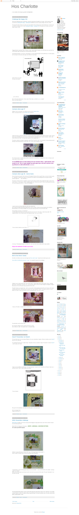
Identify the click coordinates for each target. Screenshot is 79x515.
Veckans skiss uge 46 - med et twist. (23, 174)
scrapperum (62, 326)
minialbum (58, 319)
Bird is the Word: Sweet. (19, 255)
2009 (59, 373)
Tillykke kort (60, 74)
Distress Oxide (60, 66)
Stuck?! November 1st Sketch (21, 337)
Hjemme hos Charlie (62, 82)
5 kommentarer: (24, 249)
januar (60, 368)
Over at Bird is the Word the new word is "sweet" (21, 260)
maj (59, 363)
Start (33, 501)
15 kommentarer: (25, 330)
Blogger (43, 512)
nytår (63, 319)
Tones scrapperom (61, 57)
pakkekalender (59, 320)
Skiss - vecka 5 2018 (61, 146)
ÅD (61, 331)
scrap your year (63, 322)
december (61, 340)
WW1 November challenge (20, 420)
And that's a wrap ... (61, 125)
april (60, 364)
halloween (61, 313)
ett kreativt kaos (61, 96)
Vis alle (65, 148)
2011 (59, 370)
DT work (63, 312)
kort (59, 318)
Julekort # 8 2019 (61, 70)
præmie (64, 321)
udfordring (59, 330)
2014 (59, 336)
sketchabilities (61, 132)
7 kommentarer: (24, 102)
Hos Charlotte (24, 6)
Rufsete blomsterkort (61, 58)
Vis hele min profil (60, 29)
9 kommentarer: (24, 497)
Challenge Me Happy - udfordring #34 (24, 22)
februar (60, 367)
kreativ (63, 318)
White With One (15, 422)
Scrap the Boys (61, 114)
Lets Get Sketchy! (61, 128)
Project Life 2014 (59, 321)
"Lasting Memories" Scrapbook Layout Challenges (61, 105)
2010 (59, 372)
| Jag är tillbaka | (60, 97)
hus (65, 313)
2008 (59, 375)
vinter (65, 330)
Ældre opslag (52, 501)
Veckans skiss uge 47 (18, 109)
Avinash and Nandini (62, 77)
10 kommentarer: (25, 167)
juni (59, 361)
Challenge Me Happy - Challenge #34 (32, 26)
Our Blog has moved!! (61, 89)
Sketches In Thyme (61, 119)
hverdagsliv (63, 314)
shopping (58, 327)
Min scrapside (60, 65)
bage (65, 304)
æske (59, 331)
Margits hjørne (60, 69)
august (60, 360)
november (61, 341)
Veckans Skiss (36, 111)
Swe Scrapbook (61, 145)
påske (59, 322)
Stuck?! (53, 339)
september (61, 358)
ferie (58, 313)
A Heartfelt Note (60, 138)
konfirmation (64, 317)
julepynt (58, 317)
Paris (64, 320)
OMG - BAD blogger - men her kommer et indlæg (61, 84)
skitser (62, 328)
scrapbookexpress (61, 323)
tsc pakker (59, 329)
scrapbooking (60, 324)
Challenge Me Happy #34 (19, 19)
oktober (60, 357)
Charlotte (63, 18)
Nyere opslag (14, 501)
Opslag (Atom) (18, 503)
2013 (59, 337)
